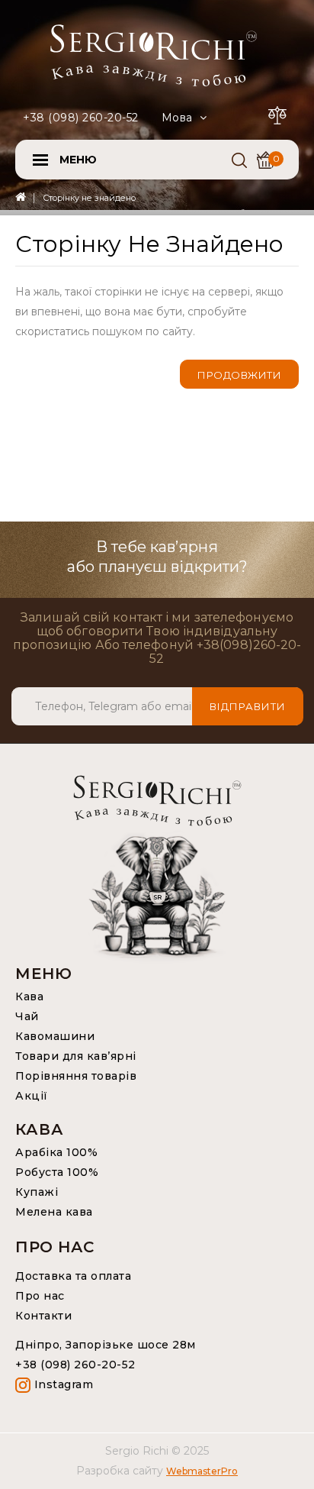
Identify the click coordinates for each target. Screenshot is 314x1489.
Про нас (40, 1296)
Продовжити (239, 375)
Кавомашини (55, 1036)
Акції (31, 1096)
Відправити (248, 706)
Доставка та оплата (73, 1276)
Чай (27, 1016)
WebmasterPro (202, 1471)
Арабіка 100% (56, 1152)
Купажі (36, 1192)
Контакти (43, 1316)
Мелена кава (54, 1212)
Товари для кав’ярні (75, 1056)
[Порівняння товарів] (279, 113)
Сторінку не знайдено (89, 197)
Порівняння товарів (75, 1076)
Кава (29, 996)
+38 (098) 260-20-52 (81, 117)
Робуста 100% (56, 1172)
